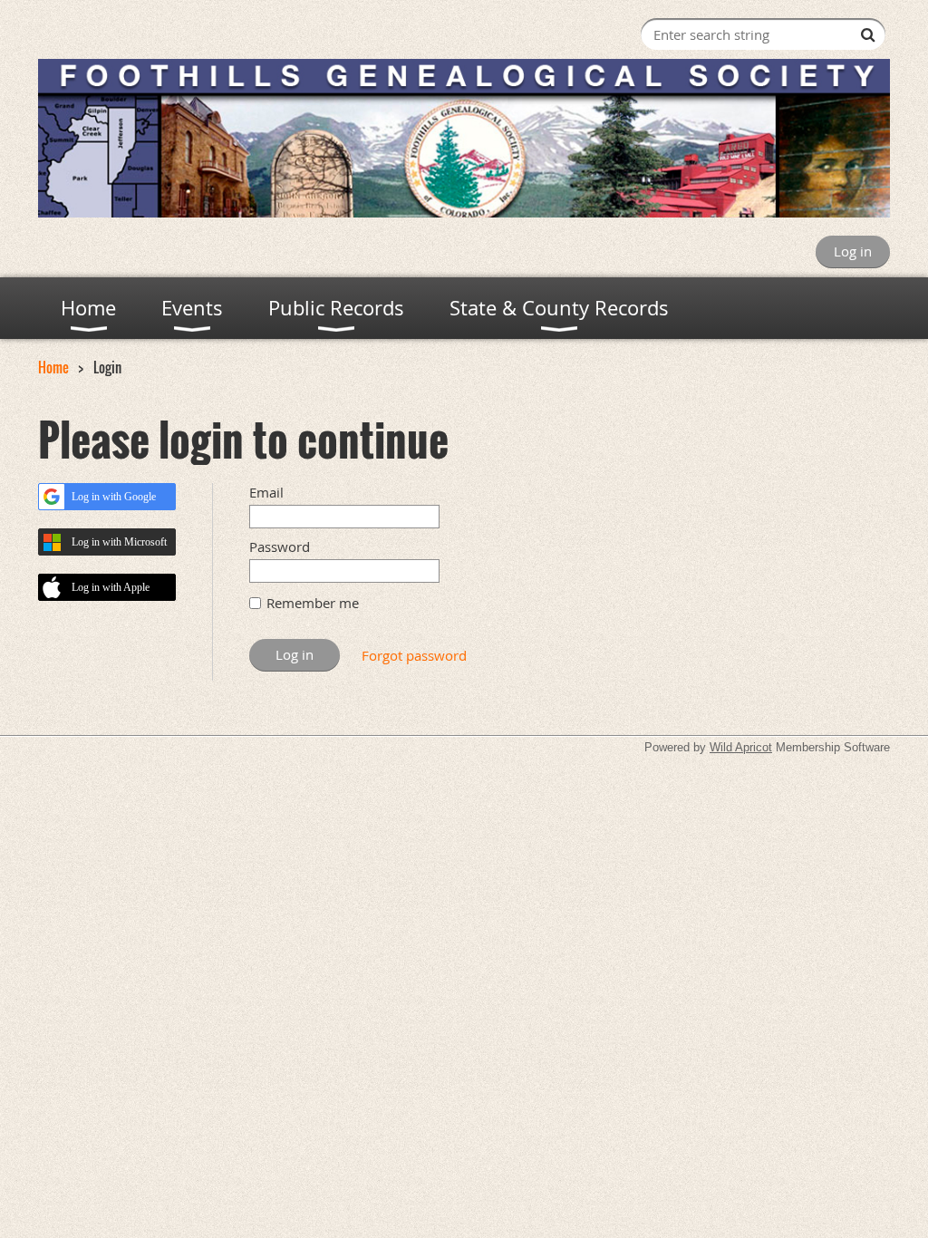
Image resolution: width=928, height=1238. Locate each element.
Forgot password (414, 655)
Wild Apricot (741, 747)
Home (53, 367)
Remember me (312, 603)
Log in (853, 251)
